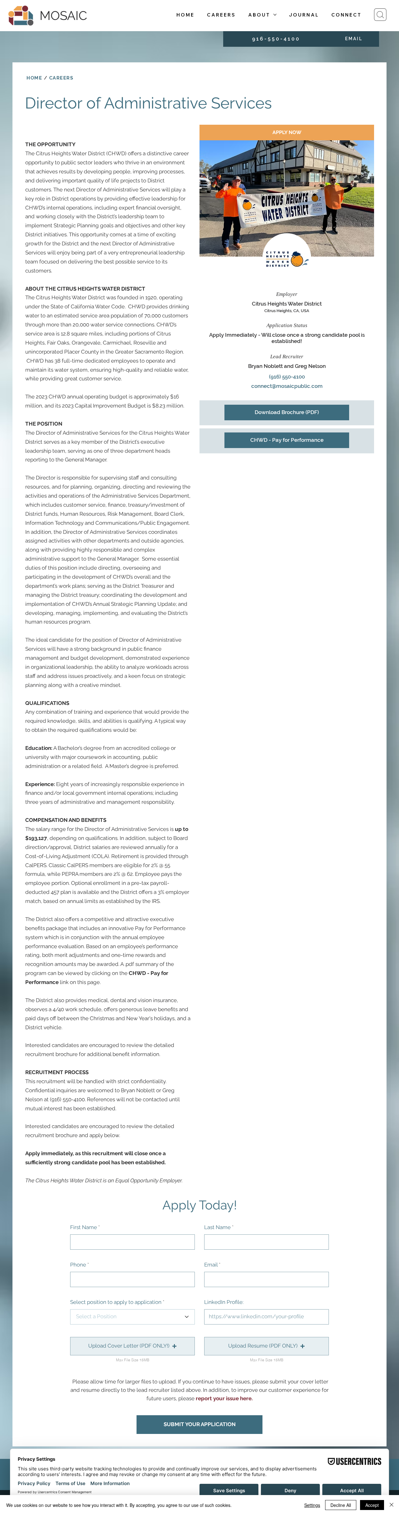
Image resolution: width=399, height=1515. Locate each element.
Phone (78, 1264)
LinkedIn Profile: (223, 1302)
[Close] (391, 1505)
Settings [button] (312, 1505)
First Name (83, 1227)
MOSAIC (63, 15)
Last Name (217, 1227)
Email (211, 1264)
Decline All (340, 1505)
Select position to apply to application (115, 1302)
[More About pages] (274, 14)
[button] (132, 1346)
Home (34, 78)
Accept (372, 1505)
